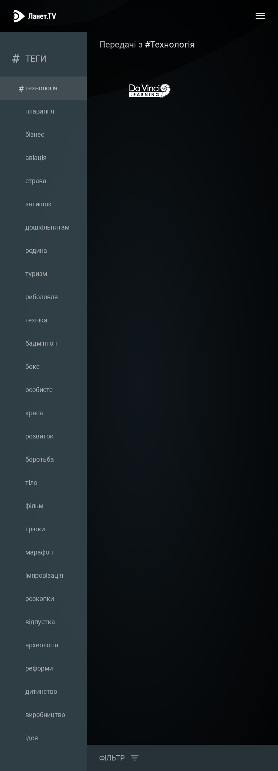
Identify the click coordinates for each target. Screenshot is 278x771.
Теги (35, 59)
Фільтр (112, 758)
